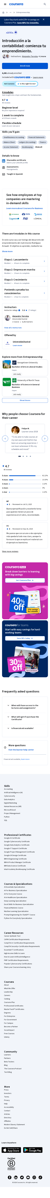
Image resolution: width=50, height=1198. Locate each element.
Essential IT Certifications (14, 950)
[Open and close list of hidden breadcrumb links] (10, 12)
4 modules (7, 92)
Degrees (7, 1012)
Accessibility (9, 1107)
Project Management (12, 813)
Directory (7, 1117)
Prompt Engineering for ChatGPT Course (19, 915)
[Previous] (5, 438)
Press (6, 1090)
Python (6, 817)
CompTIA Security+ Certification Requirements (22, 946)
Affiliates (7, 1121)
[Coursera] (16, 4)
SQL (5, 820)
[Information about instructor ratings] (19, 310)
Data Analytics (9, 799)
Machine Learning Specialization (16, 911)
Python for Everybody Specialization (18, 918)
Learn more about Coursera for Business (24, 208)
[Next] (45, 438)
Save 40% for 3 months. (28, 22)
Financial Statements (36, 137)
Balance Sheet (9, 142)
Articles (7, 1114)
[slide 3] (26, 456)
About (6, 985)
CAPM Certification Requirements (17, 939)
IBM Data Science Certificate (15, 866)
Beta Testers (9, 1061)
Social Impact (9, 1030)
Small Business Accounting (14, 137)
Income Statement (11, 147)
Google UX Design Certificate (15, 855)
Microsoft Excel (10, 810)
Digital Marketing (10, 803)
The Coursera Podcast (12, 1068)
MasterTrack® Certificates (14, 1009)
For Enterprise (9, 1016)
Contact (7, 1110)
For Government (10, 1019)
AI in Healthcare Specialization (15, 897)
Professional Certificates (13, 1006)
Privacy (7, 1100)
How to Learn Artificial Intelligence (17, 957)
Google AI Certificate (12, 838)
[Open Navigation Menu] (5, 4)
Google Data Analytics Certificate (16, 845)
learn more (25, 759)
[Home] (3, 12)
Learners (7, 1055)
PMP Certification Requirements (16, 960)
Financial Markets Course (13, 908)
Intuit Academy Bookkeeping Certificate (19, 869)
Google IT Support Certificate (15, 848)
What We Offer (9, 988)
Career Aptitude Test (12, 936)
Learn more (38, 77)
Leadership (8, 992)
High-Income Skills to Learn (14, 953)
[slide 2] (23, 456)
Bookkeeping (27, 147)
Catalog (7, 999)
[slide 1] (19, 456)
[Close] (43, 19)
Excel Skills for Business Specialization (19, 904)
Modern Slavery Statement (14, 1124)
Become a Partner (11, 1026)
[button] (42, 56)
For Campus (8, 1023)
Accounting (8, 789)
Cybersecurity (9, 796)
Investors (7, 1093)
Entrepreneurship (23, 12)
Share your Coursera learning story (17, 967)
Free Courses (9, 1033)
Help (6, 1103)
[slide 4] (30, 456)
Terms (6, 1097)
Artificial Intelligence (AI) (13, 792)
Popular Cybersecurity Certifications (18, 964)
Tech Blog (8, 1072)
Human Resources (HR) (12, 806)
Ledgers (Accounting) (27, 142)
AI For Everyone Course (13, 894)
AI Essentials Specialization (14, 887)
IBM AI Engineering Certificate (15, 859)
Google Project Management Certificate (19, 852)
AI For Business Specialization (15, 890)
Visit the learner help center (21, 749)
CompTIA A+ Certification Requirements (19, 943)
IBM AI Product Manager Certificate (17, 862)
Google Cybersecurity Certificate (17, 841)
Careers (7, 995)
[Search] (45, 4)
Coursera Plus (9, 1002)
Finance (43, 142)
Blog (6, 1065)
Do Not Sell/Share (11, 1128)
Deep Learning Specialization (15, 901)
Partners (7, 1058)
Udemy (6, 1037)
